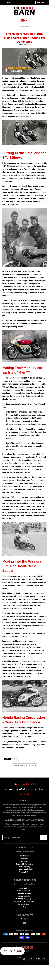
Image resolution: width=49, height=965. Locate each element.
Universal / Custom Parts (23, 901)
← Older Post (18, 765)
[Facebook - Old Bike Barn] (24, 923)
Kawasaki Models (24, 893)
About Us (24, 861)
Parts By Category (23, 899)
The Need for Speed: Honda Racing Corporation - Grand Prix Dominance (24, 37)
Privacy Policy (24, 872)
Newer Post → (31, 765)
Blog (24, 907)
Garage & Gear (24, 904)
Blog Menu (24, 27)
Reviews (24, 859)
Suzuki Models (24, 896)
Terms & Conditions (25, 869)
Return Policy (24, 866)
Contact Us (24, 856)
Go (44, 837)
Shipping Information (24, 864)
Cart (41, 2)
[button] (12, 951)
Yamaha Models (23, 891)
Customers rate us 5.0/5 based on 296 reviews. (24, 789)
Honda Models (23, 888)
